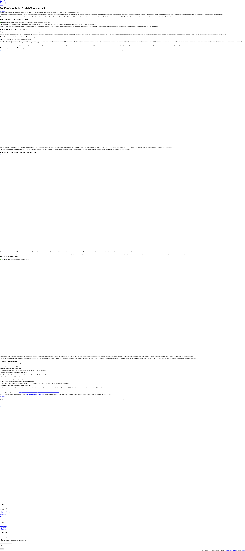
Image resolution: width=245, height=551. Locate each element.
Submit (2, 549)
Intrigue (243, 550)
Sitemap (234, 550)
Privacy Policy (229, 550)
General (1, 401)
